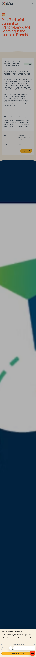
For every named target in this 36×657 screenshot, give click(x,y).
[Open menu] (32, 3)
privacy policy (28, 638)
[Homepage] (7, 3)
